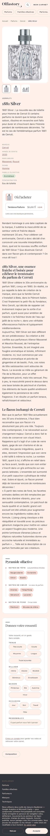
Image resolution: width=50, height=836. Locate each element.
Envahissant (33, 678)
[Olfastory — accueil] (12, 4)
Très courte (17, 647)
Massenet (7, 161)
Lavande (27, 595)
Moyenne (17, 654)
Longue (34, 654)
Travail (35, 705)
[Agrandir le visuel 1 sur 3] (25, 55)
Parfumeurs (7, 793)
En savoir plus (30, 825)
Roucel (16, 161)
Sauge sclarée (16, 573)
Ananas (13, 590)
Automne (35, 688)
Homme (5, 168)
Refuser (13, 831)
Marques (5, 797)
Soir (24, 705)
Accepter (36, 831)
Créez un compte (12, 738)
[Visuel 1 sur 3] (6, 89)
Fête (25, 712)
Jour (13, 705)
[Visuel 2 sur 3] (16, 89)
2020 (4, 154)
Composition (11, 754)
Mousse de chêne (30, 607)
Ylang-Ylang (27, 590)
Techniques (7, 802)
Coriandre (31, 573)
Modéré (36, 671)
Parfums (8, 12)
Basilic (23, 578)
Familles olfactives (25, 12)
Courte (34, 647)
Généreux (16, 678)
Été (25, 688)
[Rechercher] (27, 4)
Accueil (5, 21)
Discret (24, 671)
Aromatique (9, 176)
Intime (13, 671)
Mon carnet (40, 5)
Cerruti (22, 21)
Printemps (15, 688)
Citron (13, 578)
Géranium (14, 595)
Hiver (25, 695)
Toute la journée (25, 660)
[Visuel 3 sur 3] (25, 89)
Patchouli (14, 607)
